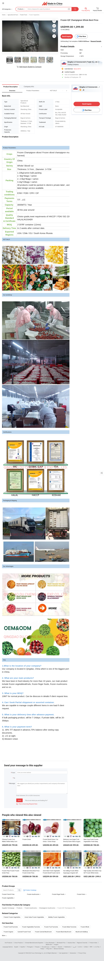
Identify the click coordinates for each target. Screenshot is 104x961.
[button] (62, 90)
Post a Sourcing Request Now (26, 804)
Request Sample (96, 41)
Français (37, 947)
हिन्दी (91, 947)
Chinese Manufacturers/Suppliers (34, 942)
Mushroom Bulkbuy (82, 932)
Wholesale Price (61, 942)
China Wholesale (50, 942)
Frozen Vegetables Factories (31, 927)
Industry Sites (71, 942)
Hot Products (8, 942)
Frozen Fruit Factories (51, 927)
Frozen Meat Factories (69, 927)
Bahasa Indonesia (59, 948)
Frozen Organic (8, 932)
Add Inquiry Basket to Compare (30, 67)
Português (30, 947)
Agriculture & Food (13, 15)
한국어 (80, 947)
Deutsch (60, 947)
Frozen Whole (85, 927)
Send (19, 800)
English (16, 947)
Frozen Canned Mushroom (43, 932)
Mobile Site (49, 944)
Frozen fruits (81, 894)
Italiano (53, 947)
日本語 (86, 947)
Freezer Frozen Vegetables (12, 917)
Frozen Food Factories (11, 927)
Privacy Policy (82, 953)
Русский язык (45, 947)
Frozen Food (23, 15)
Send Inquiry (66, 36)
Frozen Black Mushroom (63, 932)
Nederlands (67, 947)
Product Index (93, 942)
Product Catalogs (30, 890)
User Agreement (63, 953)
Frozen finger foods (58, 894)
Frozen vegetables (8, 898)
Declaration (73, 953)
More (4, 935)
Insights (56, 944)
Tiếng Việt (49, 948)
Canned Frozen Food (24, 932)
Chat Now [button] (82, 36)
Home (3, 15)
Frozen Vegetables (34, 15)
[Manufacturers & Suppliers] (52, 3)
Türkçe (42, 948)
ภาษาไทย (96, 947)
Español (22, 947)
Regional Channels (82, 942)
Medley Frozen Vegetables (56, 917)
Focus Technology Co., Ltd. (38, 953)
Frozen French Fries (8, 894)
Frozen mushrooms (33, 894)
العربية (74, 947)
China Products (18, 942)
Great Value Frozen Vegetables (34, 917)
